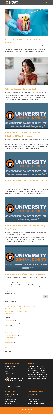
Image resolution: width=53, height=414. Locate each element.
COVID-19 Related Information (12, 323)
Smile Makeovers (9, 342)
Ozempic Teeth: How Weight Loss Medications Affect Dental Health (20, 306)
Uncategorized (8, 345)
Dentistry (30, 45)
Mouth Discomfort (36, 45)
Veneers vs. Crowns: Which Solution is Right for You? (16, 311)
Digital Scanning (8, 313)
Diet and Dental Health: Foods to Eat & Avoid (15, 308)
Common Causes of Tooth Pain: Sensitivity (25, 274)
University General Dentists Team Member (15, 232)
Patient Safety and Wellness (14, 234)
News (6, 330)
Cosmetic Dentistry (9, 320)
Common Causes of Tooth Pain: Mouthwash (26, 180)
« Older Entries (8, 291)
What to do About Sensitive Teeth (21, 89)
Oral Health (43, 45)
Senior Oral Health (39, 277)
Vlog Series (23, 234)
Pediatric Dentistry (9, 337)
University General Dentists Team (14, 45)
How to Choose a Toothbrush (12, 303)
